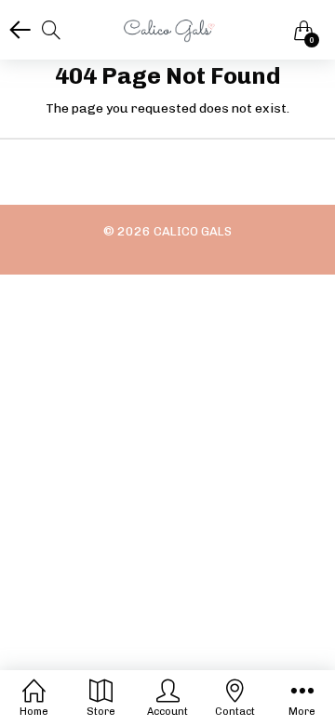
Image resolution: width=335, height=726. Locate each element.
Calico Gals (193, 231)
